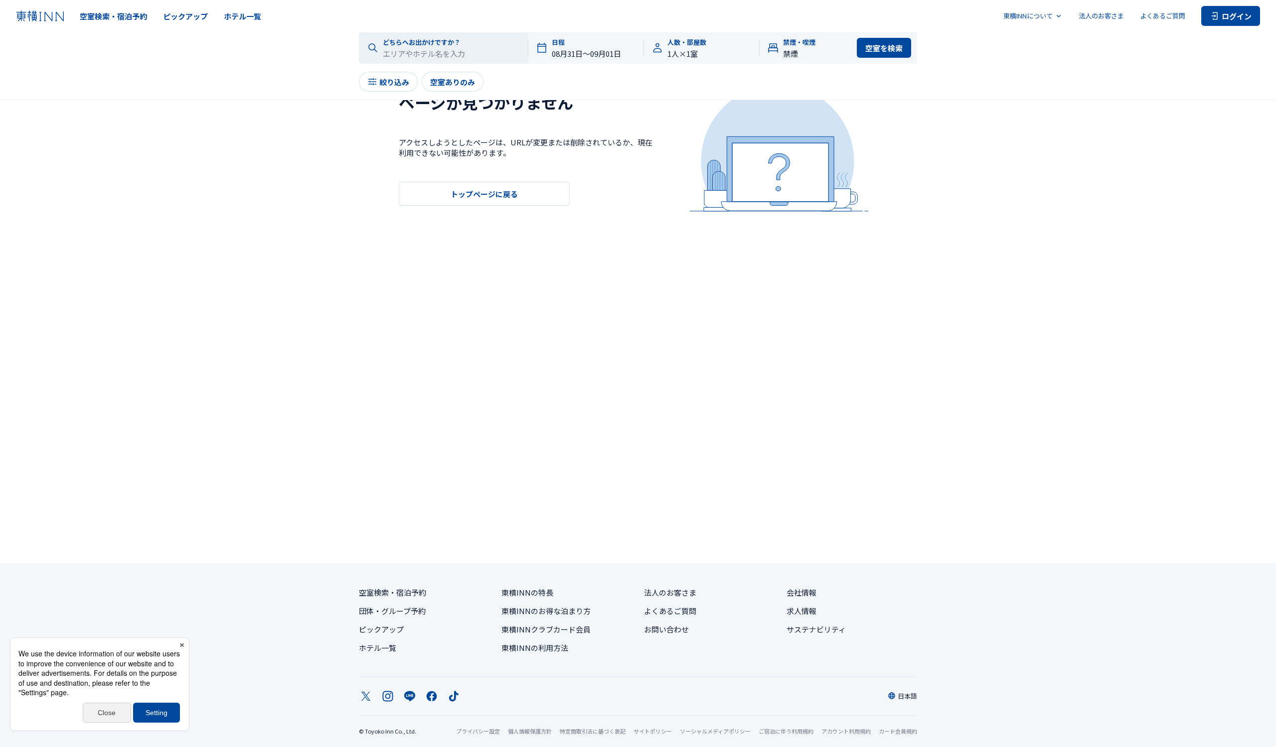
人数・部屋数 (686, 42)
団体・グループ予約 (392, 611)
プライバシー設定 (478, 731)
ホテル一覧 (242, 16)
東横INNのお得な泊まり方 (546, 611)
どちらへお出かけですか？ (422, 42)
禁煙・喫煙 (799, 42)
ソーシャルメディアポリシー (715, 731)
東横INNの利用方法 (534, 647)
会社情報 (801, 592)
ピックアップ (185, 16)
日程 (558, 42)
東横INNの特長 (527, 592)
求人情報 (801, 611)
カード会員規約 (898, 731)
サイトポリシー (653, 731)
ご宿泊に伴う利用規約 (786, 731)
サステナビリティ (816, 629)
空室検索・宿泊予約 (113, 16)
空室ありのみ (452, 82)
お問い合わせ (666, 629)
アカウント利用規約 (846, 731)
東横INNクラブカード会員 (546, 629)
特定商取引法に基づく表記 (593, 731)
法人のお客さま (1101, 15)
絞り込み (394, 82)
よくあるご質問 (1162, 15)
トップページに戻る (484, 194)
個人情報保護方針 (530, 731)
